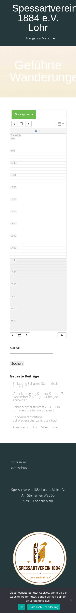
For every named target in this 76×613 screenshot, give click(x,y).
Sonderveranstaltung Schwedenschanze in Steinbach (35, 419)
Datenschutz (18, 468)
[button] (62, 335)
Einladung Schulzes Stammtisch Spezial (35, 385)
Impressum (18, 462)
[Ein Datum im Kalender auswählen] (21, 124)
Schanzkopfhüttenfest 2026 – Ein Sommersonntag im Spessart (36, 408)
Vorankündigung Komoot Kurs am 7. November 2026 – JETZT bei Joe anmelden (38, 396)
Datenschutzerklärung (43, 607)
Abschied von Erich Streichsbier (36, 427)
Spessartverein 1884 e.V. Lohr (39, 18)
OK (22, 607)
